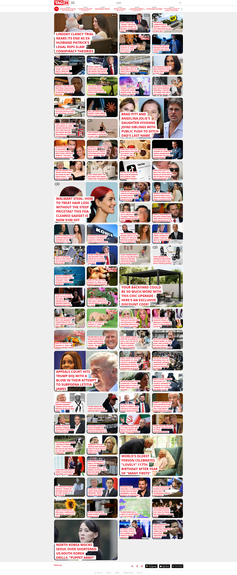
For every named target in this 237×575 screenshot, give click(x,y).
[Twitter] (132, 566)
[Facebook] (137, 566)
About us (140, 573)
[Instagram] (142, 566)
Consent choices (128, 573)
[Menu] (72, 3)
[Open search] (180, 3)
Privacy (117, 573)
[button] (181, 9)
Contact (108, 573)
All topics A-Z (98, 573)
